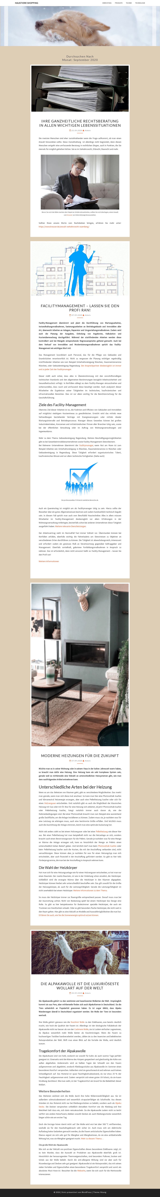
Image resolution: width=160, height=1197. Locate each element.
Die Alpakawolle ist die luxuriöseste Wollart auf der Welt (80, 986)
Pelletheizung (102, 831)
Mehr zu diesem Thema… (92, 1138)
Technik (129, 3)
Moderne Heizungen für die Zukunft (80, 756)
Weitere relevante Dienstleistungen (70, 526)
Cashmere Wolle (81, 1029)
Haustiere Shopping (26, 2)
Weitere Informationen (49, 561)
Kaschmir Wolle (77, 1022)
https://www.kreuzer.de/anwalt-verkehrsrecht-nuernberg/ (64, 226)
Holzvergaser (50, 803)
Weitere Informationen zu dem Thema (90, 890)
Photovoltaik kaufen (107, 846)
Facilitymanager (86, 445)
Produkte (119, 3)
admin (88, 130)
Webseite (81, 1170)
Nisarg (103, 1192)
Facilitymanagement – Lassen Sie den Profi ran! (80, 308)
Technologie (140, 3)
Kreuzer (69, 215)
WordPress (86, 1192)
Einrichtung (107, 3)
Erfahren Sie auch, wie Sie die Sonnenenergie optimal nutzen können (68, 915)
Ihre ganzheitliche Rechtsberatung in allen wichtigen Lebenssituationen (80, 123)
